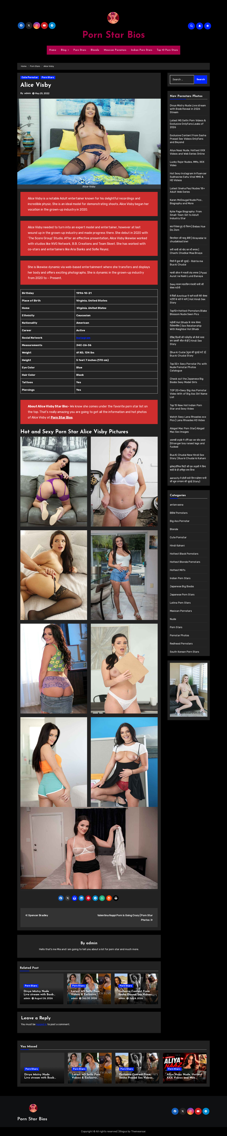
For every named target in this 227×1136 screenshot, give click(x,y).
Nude (173, 619)
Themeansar (138, 1131)
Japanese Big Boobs (182, 586)
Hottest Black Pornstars (184, 553)
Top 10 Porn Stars (167, 50)
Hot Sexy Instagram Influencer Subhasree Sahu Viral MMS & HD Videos (188, 177)
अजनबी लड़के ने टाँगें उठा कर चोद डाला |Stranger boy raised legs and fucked (188, 443)
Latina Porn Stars (180, 602)
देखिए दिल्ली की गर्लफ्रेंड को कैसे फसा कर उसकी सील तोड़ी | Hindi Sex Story (187, 341)
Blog (64, 50)
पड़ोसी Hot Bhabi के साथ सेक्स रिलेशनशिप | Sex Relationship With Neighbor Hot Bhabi (186, 326)
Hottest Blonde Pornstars (185, 561)
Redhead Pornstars (181, 643)
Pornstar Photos (179, 635)
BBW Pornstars (179, 512)
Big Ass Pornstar (180, 521)
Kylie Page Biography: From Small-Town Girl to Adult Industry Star (186, 215)
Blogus (123, 1131)
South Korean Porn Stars (184, 651)
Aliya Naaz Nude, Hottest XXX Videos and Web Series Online (184, 1078)
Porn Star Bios (113, 35)
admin (27, 93)
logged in (41, 1024)
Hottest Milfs (177, 570)
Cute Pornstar (30, 77)
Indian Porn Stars (141, 50)
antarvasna (176, 504)
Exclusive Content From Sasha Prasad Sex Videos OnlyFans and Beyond (135, 994)
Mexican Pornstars (115, 50)
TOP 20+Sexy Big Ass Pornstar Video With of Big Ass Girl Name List (188, 394)
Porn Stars (79, 50)
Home (52, 50)
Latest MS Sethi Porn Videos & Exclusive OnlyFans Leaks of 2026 (87, 994)
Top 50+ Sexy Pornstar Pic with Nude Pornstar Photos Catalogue (188, 367)
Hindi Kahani (177, 545)
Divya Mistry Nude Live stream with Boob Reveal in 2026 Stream (39, 994)
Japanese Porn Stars (182, 594)
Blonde (95, 50)
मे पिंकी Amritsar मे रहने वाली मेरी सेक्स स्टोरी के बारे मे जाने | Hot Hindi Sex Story (188, 299)
